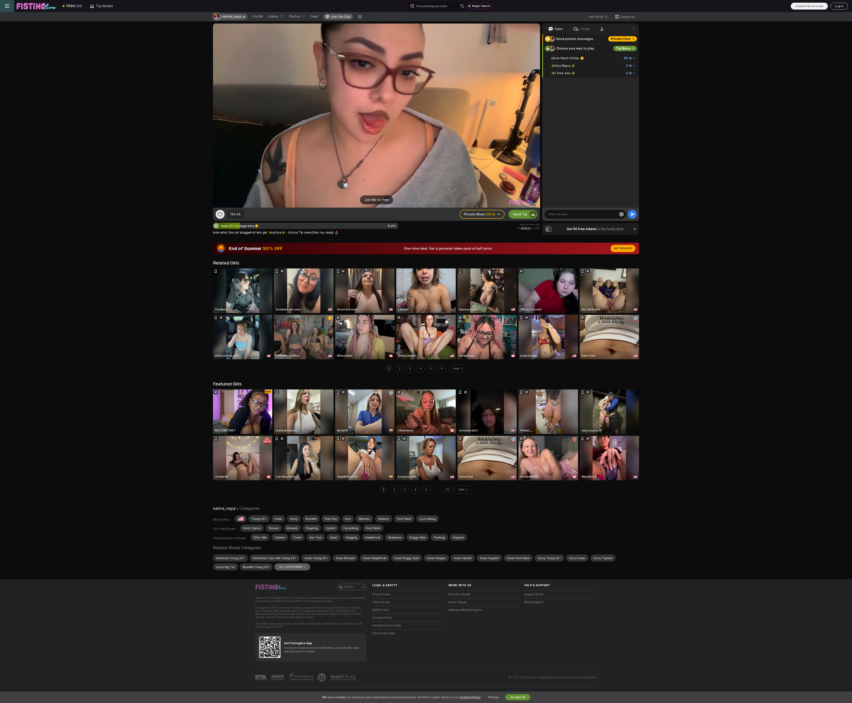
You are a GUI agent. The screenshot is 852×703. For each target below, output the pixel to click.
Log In (839, 6)
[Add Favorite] (220, 214)
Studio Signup (457, 602)
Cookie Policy (470, 697)
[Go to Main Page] (36, 6)
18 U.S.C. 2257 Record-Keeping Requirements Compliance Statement (552, 677)
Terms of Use (381, 602)
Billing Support (533, 602)
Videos (276, 16)
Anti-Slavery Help (383, 633)
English (348, 586)
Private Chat (621, 39)
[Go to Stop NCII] (343, 677)
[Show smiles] (621, 214)
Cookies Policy (382, 617)
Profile (258, 16)
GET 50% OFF (623, 248)
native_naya (224, 508)
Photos (297, 16)
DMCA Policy (380, 610)
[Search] (462, 6)
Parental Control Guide (386, 625)
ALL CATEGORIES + (292, 566)
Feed (314, 16)
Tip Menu (623, 48)
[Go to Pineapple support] (322, 677)
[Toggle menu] (7, 6)
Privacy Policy (381, 594)
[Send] (632, 214)
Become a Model (459, 594)
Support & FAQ (533, 594)
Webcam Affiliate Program (465, 610)
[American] (241, 518)
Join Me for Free (377, 200)
